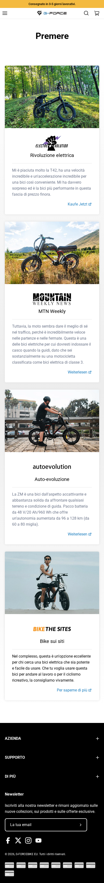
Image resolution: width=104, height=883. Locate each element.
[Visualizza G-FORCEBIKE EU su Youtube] (38, 840)
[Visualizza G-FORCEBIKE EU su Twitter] (18, 840)
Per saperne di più (72, 690)
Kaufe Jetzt (77, 204)
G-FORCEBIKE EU (27, 854)
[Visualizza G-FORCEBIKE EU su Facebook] (8, 840)
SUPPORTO (15, 757)
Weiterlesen (77, 372)
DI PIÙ (10, 776)
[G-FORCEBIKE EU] (52, 13)
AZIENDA (13, 738)
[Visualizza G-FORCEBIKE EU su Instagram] (28, 840)
